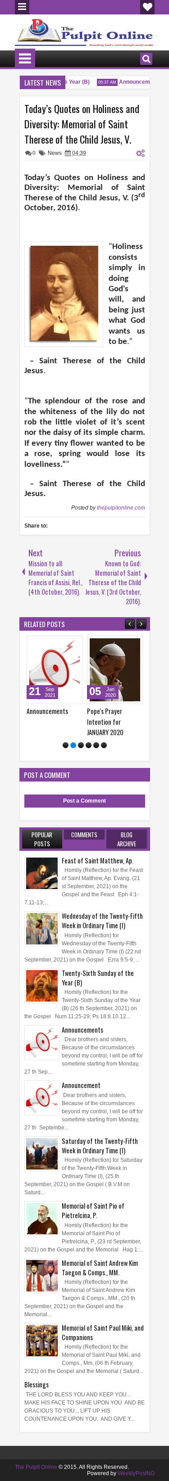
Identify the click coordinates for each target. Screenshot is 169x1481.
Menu (22, 7)
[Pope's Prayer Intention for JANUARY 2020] (115, 669)
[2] (73, 745)
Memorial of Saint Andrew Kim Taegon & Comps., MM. (100, 1267)
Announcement (134, 82)
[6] (104, 745)
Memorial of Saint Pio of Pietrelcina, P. (93, 1210)
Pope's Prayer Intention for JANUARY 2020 (105, 721)
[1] (66, 745)
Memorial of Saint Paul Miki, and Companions (103, 1332)
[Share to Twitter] (62, 644)
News (55, 153)
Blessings (36, 1384)
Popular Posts (42, 839)
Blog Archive (126, 839)
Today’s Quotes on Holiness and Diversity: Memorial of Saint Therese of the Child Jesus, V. (81, 124)
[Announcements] (54, 669)
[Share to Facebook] (52, 644)
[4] (88, 745)
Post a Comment (84, 801)
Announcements (47, 711)
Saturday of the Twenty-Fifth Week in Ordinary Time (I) (100, 1145)
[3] (81, 745)
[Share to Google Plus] (72, 644)
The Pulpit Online (36, 1467)
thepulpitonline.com (121, 508)
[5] (96, 745)
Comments (84, 834)
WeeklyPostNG (136, 1473)
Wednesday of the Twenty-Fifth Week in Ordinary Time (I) (102, 920)
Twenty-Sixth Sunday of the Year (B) (98, 977)
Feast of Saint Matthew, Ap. (97, 860)
